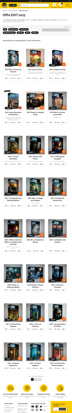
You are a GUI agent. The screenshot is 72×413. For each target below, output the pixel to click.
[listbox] (68, 5)
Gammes (20, 32)
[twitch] (32, 410)
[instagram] (36, 410)
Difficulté (34, 32)
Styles (27, 32)
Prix (5, 29)
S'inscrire (62, 409)
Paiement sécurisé (9, 407)
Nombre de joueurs (9, 32)
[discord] (41, 410)
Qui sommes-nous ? (22, 406)
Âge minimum (13, 29)
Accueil (5, 10)
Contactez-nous (8, 409)
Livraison (6, 406)
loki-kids (44, 410)
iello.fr (45, 406)
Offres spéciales (13, 10)
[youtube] (32, 406)
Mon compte (7, 411)
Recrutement (21, 410)
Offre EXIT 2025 (23, 10)
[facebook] (36, 406)
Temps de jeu (24, 29)
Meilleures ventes (22, 409)
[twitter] (41, 406)
